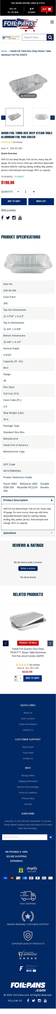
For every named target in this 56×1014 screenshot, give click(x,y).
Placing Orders (28, 775)
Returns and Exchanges (28, 787)
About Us (28, 712)
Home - (5, 51)
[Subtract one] (18, 192)
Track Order (28, 752)
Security (28, 804)
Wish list (41, 201)
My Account (28, 747)
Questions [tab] (9, 533)
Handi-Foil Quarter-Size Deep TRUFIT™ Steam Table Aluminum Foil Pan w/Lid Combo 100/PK (28, 652)
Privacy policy (28, 798)
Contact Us (28, 730)
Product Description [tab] (15, 500)
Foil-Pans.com (21, 995)
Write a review (8, 210)
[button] (7, 142)
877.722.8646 (13, 12)
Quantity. (7, 192)
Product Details (28, 643)
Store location (28, 718)
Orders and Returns (28, 724)
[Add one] (34, 192)
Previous (3, 118)
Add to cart (33, 678)
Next (52, 118)
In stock (19, 176)
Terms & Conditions (28, 792)
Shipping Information (28, 781)
